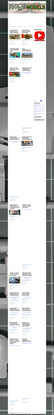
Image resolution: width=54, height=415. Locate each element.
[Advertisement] (27, 19)
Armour (20, 26)
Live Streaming (36, 26)
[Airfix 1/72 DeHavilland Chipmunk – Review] (27, 343)
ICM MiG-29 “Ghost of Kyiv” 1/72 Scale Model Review (14, 274)
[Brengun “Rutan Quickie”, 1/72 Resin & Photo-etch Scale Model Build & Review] (14, 345)
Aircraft (17, 26)
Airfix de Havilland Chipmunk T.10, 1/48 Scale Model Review (27, 274)
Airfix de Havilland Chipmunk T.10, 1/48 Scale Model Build (14, 294)
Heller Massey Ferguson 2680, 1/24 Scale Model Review (14, 309)
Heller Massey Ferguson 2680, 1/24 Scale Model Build (14, 138)
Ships (22, 26)
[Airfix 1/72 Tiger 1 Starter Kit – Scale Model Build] (14, 72)
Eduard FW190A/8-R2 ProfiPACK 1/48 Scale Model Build (27, 69)
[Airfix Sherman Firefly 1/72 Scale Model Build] (27, 34)
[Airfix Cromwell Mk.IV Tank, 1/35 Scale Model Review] (14, 326)
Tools (33, 26)
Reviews (10, 26)
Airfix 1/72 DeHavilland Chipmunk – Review (26, 340)
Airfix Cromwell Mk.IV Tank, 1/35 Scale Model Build (26, 309)
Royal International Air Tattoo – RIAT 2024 (26, 50)
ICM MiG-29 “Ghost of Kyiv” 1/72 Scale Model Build (26, 206)
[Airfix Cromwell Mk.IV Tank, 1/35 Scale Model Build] (27, 312)
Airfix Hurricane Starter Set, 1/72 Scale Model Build (14, 31)
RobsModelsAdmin (13, 61)
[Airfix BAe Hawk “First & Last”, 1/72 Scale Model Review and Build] (14, 210)
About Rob (40, 26)
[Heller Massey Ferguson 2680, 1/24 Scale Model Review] (14, 312)
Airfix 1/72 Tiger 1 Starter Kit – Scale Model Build (14, 69)
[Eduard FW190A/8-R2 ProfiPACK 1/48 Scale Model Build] (27, 72)
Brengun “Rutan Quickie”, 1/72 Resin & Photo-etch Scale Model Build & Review (14, 341)
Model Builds (13, 26)
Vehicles (25, 26)
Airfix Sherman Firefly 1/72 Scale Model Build (26, 31)
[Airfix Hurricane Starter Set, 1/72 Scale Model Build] (14, 34)
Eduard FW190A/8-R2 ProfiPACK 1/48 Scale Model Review (27, 138)
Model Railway (29, 26)
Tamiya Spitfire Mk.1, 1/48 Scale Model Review (25, 294)
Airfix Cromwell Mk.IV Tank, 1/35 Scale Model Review (14, 323)
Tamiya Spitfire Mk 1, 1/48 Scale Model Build (14, 50)
